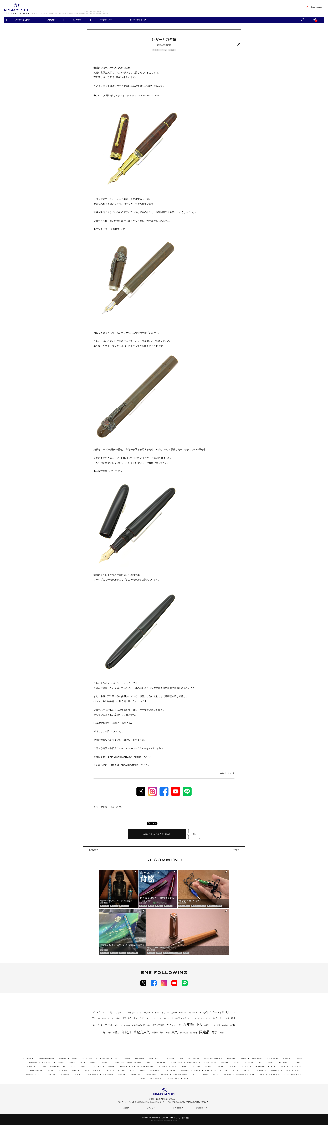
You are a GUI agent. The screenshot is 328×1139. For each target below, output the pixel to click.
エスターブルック (176, 1062)
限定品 (172, 50)
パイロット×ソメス (88, 1058)
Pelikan (243, 1058)
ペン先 (226, 1018)
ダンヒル (235, 1070)
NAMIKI (184, 1066)
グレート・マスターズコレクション (151, 1078)
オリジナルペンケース (152, 1013)
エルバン (287, 1070)
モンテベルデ (65, 1074)
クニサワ (236, 1062)
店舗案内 (126, 1108)
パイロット (121, 1074)
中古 (164, 50)
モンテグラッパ (155, 1070)
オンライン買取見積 (176, 1108)
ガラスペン (183, 1013)
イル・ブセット (170, 1070)
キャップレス (192, 1012)
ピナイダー (123, 1066)
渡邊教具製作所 (192, 1062)
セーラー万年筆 (135, 1074)
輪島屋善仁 (225, 1062)
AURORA (93, 1062)
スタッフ (231, 773)
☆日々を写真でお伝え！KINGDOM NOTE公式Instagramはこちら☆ (128, 748)
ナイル (115, 906)
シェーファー (51, 1074)
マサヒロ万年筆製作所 (180, 1074)
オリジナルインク (134, 1012)
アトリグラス (220, 1066)
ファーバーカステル (259, 1066)
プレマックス (162, 1066)
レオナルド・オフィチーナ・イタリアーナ (127, 1062)
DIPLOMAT (60, 1062)
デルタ (132, 1070)
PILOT (116, 1058)
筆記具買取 (133, 952)
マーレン (142, 1070)
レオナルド (75, 1070)
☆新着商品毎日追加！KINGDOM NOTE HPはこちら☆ (122, 765)
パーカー (197, 1070)
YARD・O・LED (193, 1058)
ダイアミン (246, 1070)
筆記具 (168, 906)
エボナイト (119, 1012)
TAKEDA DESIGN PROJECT (213, 1058)
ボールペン (112, 1024)
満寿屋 (262, 1074)
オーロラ (105, 952)
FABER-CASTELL (256, 1058)
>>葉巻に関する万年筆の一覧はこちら (113, 723)
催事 (218, 1025)
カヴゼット (105, 1062)
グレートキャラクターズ (105, 1018)
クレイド (271, 1062)
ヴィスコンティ (96, 1066)
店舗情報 (225, 1025)
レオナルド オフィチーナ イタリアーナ (53, 1066)
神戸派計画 (227, 1074)
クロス (297, 1070)
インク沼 (107, 1012)
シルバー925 (120, 1018)
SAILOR (72, 1062)
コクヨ (260, 1062)
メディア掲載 (158, 1025)
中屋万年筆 (164, 1074)
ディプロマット (47, 1062)
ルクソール (124, 906)
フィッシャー (110, 1066)
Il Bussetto (127, 1058)
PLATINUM (170, 1058)
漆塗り (160, 906)
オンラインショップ (138, 20)
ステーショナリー (148, 1018)
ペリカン (245, 1066)
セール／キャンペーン (181, 1018)
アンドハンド (31, 1066)
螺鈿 (168, 1033)
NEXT (236, 850)
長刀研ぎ (193, 1033)
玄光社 (297, 1062)
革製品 (221, 1033)
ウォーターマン (261, 1070)
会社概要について (201, 1108)
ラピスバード (161, 1062)
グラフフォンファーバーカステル (142, 1066)
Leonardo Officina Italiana (46, 1058)
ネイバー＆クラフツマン (295, 1074)
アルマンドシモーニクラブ (93, 1070)
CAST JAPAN (196, 1066)
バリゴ (283, 1066)
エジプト (105, 906)
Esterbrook (62, 1058)
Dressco (73, 1058)
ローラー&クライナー (35, 1070)
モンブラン (233, 1066)
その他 (186, 1078)
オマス (109, 1070)
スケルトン (132, 1018)
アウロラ (50, 1070)
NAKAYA (82, 1062)
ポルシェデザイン (284, 1062)
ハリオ (194, 1074)
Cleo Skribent (139, 1058)
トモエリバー (249, 1062)
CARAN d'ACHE (273, 1058)
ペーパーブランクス (275, 1074)
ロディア (149, 1062)
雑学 (214, 1032)
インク (97, 1012)
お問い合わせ (151, 1108)
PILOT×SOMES (104, 1058)
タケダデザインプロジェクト (245, 1074)
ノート (208, 1018)
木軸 (109, 1033)
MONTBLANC (231, 1058)
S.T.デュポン (275, 1070)
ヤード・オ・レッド (211, 1070)
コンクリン (77, 1074)
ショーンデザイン (92, 1074)
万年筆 (156, 50)
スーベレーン (165, 1018)
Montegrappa (33, 1062)
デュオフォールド (198, 1018)
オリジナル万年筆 (169, 1012)
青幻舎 (174, 1066)
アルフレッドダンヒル (209, 1062)
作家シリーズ (209, 1025)
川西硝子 (205, 1074)
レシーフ (208, 1066)
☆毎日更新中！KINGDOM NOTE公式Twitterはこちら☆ (122, 757)
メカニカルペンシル (199, 906)
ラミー (273, 1066)
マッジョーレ (185, 1070)
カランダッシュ (108, 1074)
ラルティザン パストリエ (34, 1074)
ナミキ (83, 1066)
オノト (225, 1070)
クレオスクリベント (155, 1058)
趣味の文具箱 (184, 1032)
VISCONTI (29, 1058)
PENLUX (299, 1058)
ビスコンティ (63, 1070)
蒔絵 (162, 1032)
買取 (186, 952)
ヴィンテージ (173, 1025)
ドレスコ (73, 1066)
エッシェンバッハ (295, 1066)
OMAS (181, 1058)
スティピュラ (120, 1070)
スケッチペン (185, 906)
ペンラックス (287, 1058)
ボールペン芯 (125, 1025)
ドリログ (215, 1074)
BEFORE (93, 850)
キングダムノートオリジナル (215, 1012)
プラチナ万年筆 (151, 1074)
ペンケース (217, 1018)
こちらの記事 (100, 463)
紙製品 (155, 1032)
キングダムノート (173, 1078)
